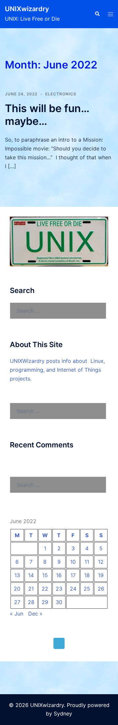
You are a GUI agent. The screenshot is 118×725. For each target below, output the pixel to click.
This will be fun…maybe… (47, 114)
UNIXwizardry (27, 9)
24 (73, 588)
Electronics (60, 93)
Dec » (35, 613)
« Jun (16, 613)
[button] (97, 14)
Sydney (63, 713)
